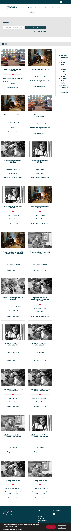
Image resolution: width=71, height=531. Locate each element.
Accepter (51, 527)
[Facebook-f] (61, 2)
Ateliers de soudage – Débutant (13, 115)
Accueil (30, 8)
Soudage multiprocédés (13, 481)
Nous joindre (31, 12)
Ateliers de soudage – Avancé (40, 69)
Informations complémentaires (52, 8)
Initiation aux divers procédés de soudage (13, 298)
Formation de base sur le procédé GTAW (40, 252)
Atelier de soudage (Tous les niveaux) (13, 69)
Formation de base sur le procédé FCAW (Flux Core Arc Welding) (13, 252)
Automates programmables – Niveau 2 (13, 207)
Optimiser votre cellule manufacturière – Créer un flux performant (40, 299)
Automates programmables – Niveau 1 (13, 161)
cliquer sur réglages (17, 529)
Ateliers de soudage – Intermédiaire (40, 115)
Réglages (62, 527)
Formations (38, 8)
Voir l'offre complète (40, 31)
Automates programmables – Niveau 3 (40, 207)
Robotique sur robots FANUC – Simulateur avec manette (40, 390)
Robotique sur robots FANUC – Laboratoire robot (13, 344)
